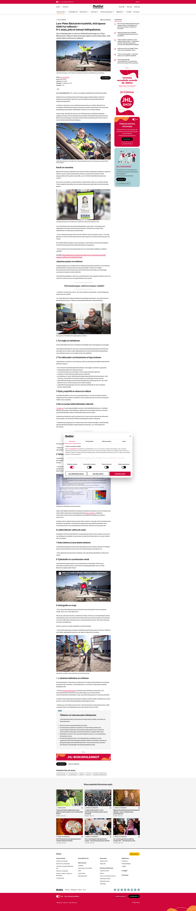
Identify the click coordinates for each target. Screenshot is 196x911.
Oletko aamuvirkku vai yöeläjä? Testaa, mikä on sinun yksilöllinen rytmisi (127, 49)
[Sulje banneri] (130, 436)
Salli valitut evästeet (98, 473)
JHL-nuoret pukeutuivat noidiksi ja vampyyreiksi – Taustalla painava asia (124, 840)
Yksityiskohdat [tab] (89, 441)
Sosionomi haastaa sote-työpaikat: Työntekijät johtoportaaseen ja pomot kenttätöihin (127, 34)
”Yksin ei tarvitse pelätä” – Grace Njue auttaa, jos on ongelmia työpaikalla (127, 54)
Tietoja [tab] (124, 441)
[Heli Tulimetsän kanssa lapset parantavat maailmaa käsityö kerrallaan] (69, 826)
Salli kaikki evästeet (120, 473)
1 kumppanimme (73, 448)
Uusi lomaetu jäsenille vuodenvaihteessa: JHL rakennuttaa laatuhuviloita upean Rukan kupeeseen (127, 61)
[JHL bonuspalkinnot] (83, 757)
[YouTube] (118, 890)
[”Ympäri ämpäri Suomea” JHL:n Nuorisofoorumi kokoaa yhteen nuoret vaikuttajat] (98, 797)
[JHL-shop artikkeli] (127, 93)
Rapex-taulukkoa (90, 513)
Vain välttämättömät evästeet (76, 473)
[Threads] (128, 890)
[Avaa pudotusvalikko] (66, 12)
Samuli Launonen (64, 77)
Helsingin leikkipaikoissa (69, 690)
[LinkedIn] (138, 890)
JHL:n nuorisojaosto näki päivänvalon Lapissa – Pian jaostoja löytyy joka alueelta (97, 840)
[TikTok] (115, 890)
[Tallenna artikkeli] (82, 808)
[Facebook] (122, 890)
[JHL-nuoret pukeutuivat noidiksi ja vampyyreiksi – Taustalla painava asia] (126, 826)
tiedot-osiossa (113, 458)
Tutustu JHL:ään (127, 143)
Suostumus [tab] (72, 441)
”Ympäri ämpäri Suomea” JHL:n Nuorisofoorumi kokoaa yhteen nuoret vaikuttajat (96, 812)
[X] (135, 890)
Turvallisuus (59, 408)
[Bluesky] (132, 890)
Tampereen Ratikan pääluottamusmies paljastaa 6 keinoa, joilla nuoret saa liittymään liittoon (69, 812)
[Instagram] (125, 890)
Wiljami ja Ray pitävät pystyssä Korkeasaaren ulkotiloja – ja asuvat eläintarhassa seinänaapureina (126, 812)
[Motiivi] (98, 7)
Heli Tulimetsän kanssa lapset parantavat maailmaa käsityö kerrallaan (68, 840)
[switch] (89, 467)
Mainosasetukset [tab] (106, 441)
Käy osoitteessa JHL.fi (123, 183)
